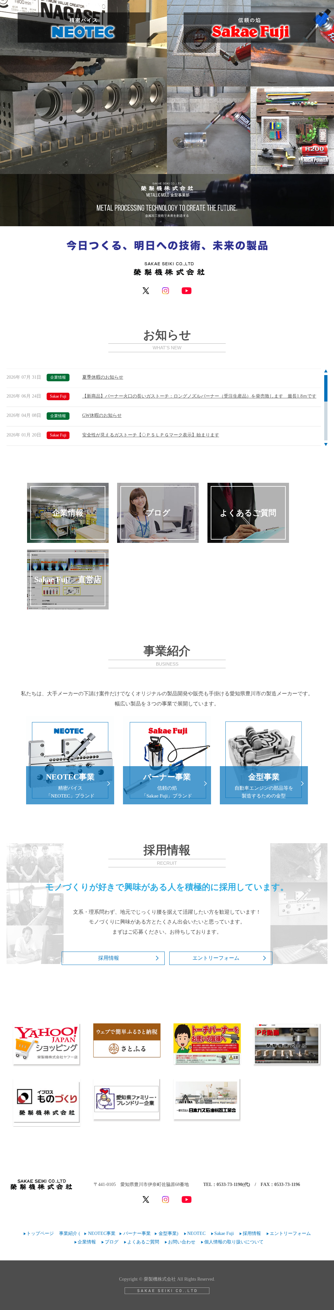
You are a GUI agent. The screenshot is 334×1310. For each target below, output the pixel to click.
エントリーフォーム (215, 958)
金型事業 (168, 1233)
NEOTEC (196, 1233)
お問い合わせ (181, 1241)
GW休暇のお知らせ (102, 415)
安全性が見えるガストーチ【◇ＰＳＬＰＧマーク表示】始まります (150, 435)
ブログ (111, 1241)
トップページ (40, 1233)
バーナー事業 (137, 1233)
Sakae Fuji (224, 1233)
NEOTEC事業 (101, 1233)
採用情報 (108, 958)
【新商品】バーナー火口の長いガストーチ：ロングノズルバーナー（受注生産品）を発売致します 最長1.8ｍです (199, 396)
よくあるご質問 (143, 1241)
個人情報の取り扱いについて (234, 1241)
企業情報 (87, 1241)
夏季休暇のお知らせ (102, 377)
